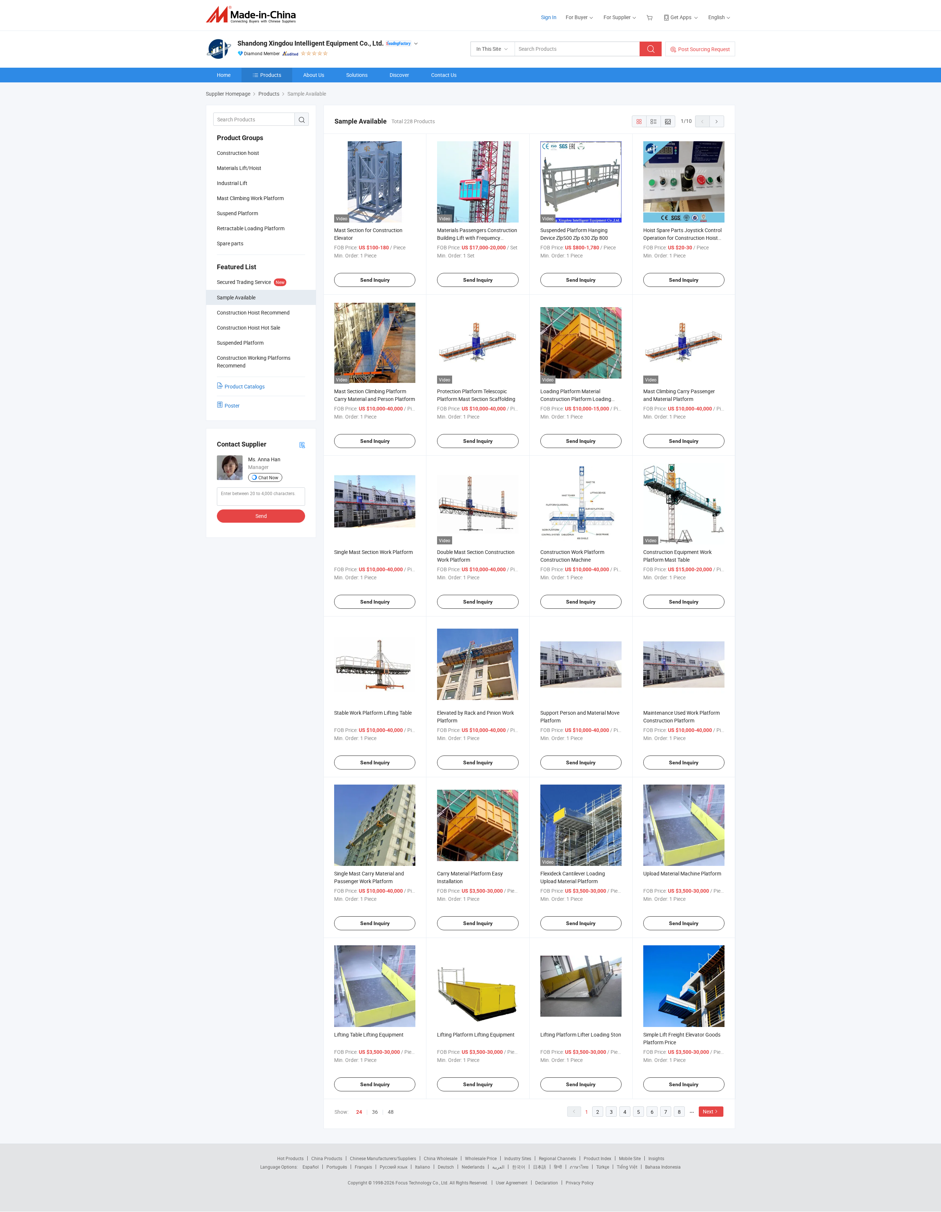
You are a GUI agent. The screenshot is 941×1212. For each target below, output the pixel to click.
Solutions (357, 74)
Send (261, 515)
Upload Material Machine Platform (682, 873)
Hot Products (290, 1158)
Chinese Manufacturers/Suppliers (383, 1158)
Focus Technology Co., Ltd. (423, 1183)
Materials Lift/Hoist (239, 167)
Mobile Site (630, 1158)
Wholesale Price (481, 1158)
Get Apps (681, 17)
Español (311, 1167)
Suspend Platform (237, 213)
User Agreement (511, 1183)
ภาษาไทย (579, 1167)
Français (363, 1167)
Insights (656, 1158)
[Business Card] (302, 444)
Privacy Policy (580, 1183)
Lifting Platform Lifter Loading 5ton (580, 1034)
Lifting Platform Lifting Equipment (476, 1034)
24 (359, 1112)
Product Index (597, 1158)
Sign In (549, 17)
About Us (313, 74)
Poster (232, 405)
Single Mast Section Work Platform (373, 551)
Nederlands (473, 1167)
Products (270, 74)
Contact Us (444, 74)
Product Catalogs (245, 386)
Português (336, 1167)
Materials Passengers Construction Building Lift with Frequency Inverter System (477, 238)
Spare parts (230, 243)
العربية (498, 1167)
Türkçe (602, 1167)
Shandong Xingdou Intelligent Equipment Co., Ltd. (310, 43)
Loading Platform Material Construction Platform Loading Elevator (575, 399)
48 (391, 1111)
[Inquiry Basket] (650, 17)
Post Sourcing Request (704, 49)
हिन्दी (558, 1167)
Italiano (422, 1167)
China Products (326, 1158)
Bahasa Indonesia (663, 1167)
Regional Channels (557, 1158)
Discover (399, 74)
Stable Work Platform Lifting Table (373, 712)
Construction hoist (238, 152)
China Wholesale (440, 1158)
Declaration (546, 1183)
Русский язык (393, 1167)
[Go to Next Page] (717, 121)
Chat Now (268, 477)
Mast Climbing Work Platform (250, 198)
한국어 (518, 1167)
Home (223, 74)
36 (375, 1111)
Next (708, 1111)
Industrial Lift (232, 183)
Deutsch (446, 1167)
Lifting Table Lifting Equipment (369, 1034)
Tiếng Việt (627, 1167)
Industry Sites (517, 1158)
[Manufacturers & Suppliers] (253, 14)
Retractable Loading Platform (251, 228)
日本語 (539, 1167)
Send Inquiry (375, 280)
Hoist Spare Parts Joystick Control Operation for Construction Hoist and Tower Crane (682, 238)
